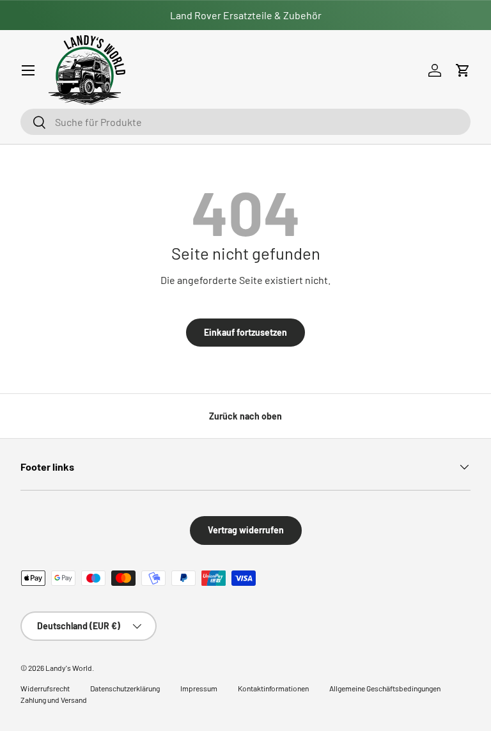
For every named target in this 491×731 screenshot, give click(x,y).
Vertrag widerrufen (246, 529)
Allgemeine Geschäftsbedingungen (384, 688)
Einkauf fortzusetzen (245, 332)
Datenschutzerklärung (125, 688)
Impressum (198, 688)
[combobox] (245, 122)
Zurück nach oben (245, 416)
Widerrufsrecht (45, 688)
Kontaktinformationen (273, 688)
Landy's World (68, 667)
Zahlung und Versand (53, 699)
